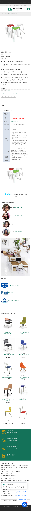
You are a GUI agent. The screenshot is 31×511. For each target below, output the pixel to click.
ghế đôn (18, 93)
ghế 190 (5, 93)
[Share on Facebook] (2, 96)
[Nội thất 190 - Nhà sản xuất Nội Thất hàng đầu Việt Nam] (15, 9)
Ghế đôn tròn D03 (23, 399)
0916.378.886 (18, 216)
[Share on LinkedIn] (11, 96)
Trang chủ (4, 14)
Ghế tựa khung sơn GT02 (23, 422)
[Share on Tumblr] (14, 96)
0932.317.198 (18, 224)
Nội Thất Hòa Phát (13, 300)
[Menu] (2, 9)
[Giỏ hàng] (28, 9)
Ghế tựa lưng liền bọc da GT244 (8, 400)
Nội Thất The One (13, 285)
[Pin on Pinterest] (8, 96)
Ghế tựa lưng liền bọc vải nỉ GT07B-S (23, 355)
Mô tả (3, 105)
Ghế (9, 14)
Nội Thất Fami (12, 293)
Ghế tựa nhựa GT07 (8, 422)
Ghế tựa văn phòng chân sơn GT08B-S (8, 355)
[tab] (15, 105)
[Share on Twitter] (5, 96)
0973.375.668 (18, 232)
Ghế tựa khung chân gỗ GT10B (23, 377)
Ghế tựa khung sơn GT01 (8, 377)
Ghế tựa (14, 14)
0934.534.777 (18, 208)
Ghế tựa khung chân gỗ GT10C (23, 333)
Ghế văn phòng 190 (11, 93)
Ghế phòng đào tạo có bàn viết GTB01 (7, 333)
